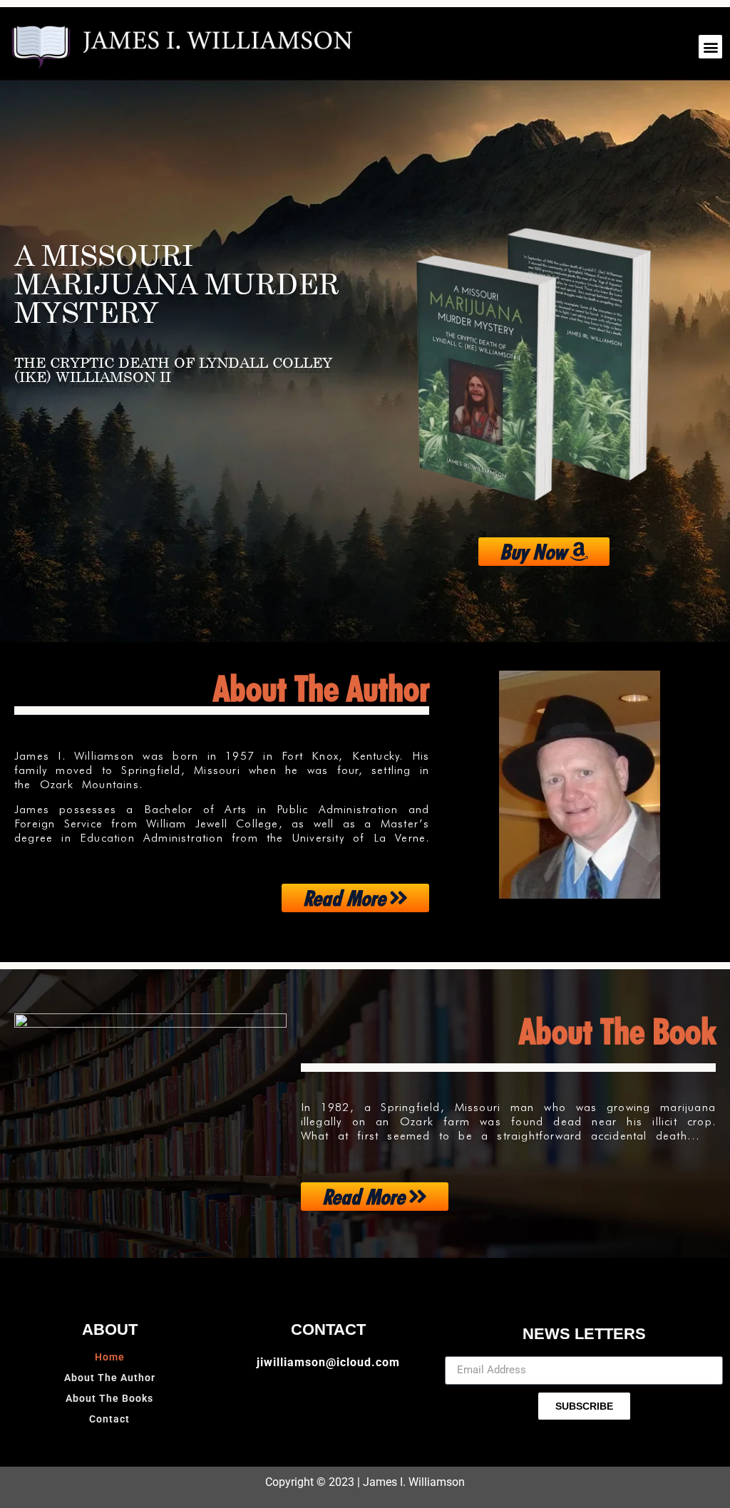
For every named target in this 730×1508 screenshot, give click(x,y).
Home (110, 1357)
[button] (710, 46)
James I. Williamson (414, 1482)
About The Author (109, 1378)
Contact (109, 1419)
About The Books (109, 1398)
